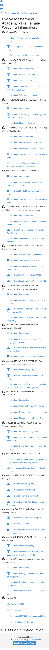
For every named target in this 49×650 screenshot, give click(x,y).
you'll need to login (34, 639)
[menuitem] (1, 6)
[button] (1, 2)
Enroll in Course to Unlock (24, 643)
